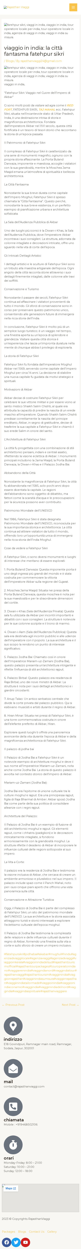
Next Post (70, 1005)
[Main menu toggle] (73, 7)
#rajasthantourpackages (32, 966)
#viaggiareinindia (19, 970)
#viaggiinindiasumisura (38, 979)
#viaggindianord (42, 970)
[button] (62, 7)
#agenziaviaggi (40, 958)
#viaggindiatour (64, 970)
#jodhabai (30, 954)
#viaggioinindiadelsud (38, 962)
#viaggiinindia (58, 974)
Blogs (10, 61)
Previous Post (13, 1005)
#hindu (66, 954)
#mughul (54, 954)
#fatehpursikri (13, 954)
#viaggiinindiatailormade (23, 983)
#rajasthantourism (36, 974)
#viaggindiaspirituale (26, 991)
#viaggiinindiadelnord (53, 987)
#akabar (42, 954)
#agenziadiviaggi (61, 958)
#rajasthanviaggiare (53, 991)
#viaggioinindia (50, 983)
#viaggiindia (30, 987)
